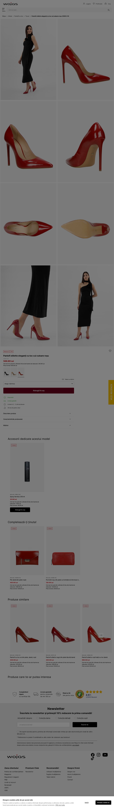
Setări (87, 802)
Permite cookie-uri (103, 802)
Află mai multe (60, 805)
